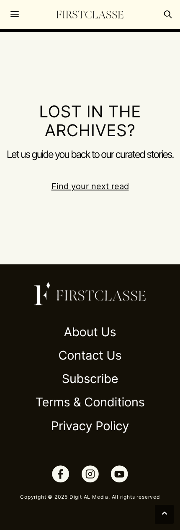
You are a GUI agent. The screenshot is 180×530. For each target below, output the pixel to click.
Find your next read (90, 186)
